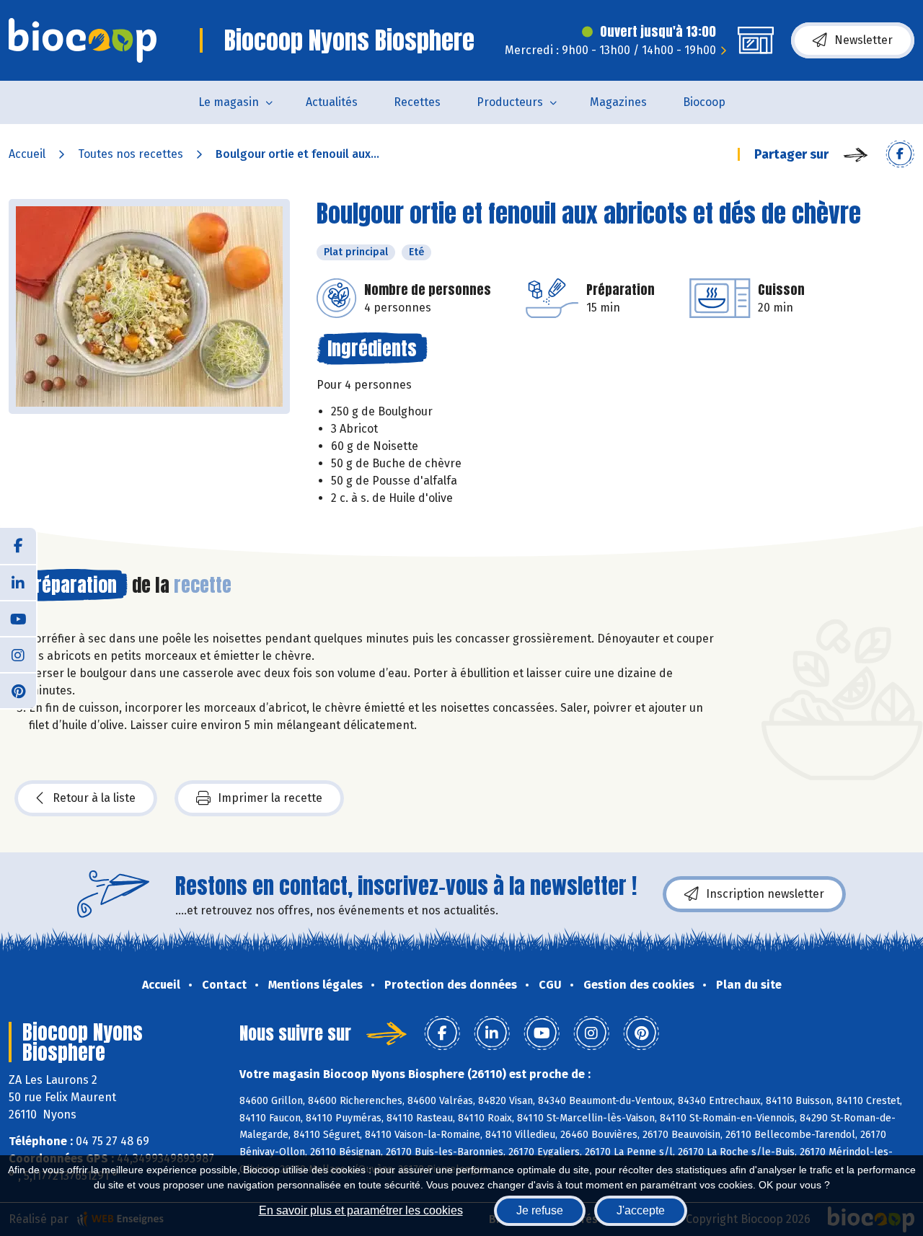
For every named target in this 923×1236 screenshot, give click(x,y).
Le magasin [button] (228, 102)
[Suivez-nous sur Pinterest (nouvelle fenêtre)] (18, 690)
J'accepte (641, 1210)
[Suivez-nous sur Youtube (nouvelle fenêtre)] (18, 618)
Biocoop (704, 102)
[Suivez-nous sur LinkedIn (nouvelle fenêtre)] (18, 582)
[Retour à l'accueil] (82, 40)
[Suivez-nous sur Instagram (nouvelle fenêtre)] (18, 654)
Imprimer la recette (270, 798)
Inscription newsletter (765, 894)
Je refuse (539, 1210)
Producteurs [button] (510, 102)
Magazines (618, 102)
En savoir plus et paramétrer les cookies (361, 1210)
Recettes (417, 102)
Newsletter (863, 40)
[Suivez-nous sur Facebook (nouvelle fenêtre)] (18, 546)
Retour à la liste (94, 798)
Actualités (332, 102)
